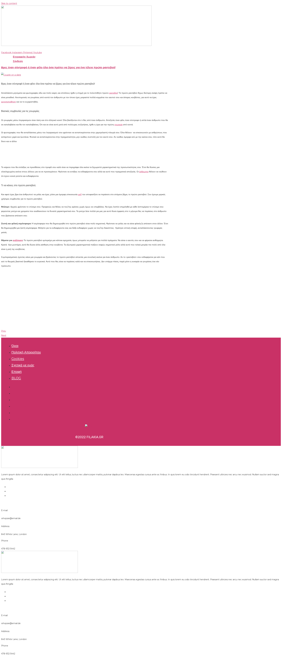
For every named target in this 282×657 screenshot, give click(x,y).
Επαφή (16, 372)
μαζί (80, 194)
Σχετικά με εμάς (22, 365)
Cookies (17, 359)
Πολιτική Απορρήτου (26, 352)
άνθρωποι (143, 171)
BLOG (16, 378)
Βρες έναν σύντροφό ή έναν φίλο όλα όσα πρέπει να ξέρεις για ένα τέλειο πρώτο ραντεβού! (58, 67)
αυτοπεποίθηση (8, 101)
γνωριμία (118, 124)
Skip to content (9, 3)
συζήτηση (18, 240)
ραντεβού (113, 93)
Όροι (14, 346)
